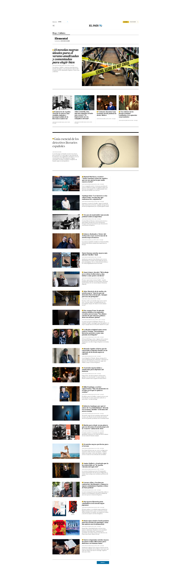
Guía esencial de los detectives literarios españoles (65, 142)
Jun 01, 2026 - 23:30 (110, 118)
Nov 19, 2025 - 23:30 (99, 394)
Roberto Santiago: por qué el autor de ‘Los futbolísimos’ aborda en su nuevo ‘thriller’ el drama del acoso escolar (95, 408)
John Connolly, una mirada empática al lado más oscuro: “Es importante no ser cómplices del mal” (84, 115)
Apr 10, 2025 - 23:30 (99, 545)
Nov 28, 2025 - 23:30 (96, 373)
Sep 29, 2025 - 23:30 (99, 413)
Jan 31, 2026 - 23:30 (99, 337)
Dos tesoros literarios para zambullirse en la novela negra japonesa (93, 503)
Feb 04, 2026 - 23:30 (100, 319)
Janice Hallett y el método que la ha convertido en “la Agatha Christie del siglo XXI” (95, 465)
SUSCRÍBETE (125, 21)
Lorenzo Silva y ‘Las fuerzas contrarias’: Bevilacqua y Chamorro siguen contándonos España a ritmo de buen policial (95, 485)
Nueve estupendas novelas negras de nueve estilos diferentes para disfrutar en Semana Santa (95, 541)
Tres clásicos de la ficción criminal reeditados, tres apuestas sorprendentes (128, 114)
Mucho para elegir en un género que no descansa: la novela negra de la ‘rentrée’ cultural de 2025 (95, 427)
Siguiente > (103, 562)
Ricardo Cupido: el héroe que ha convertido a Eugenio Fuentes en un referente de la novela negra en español (94, 351)
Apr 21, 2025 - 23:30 (96, 526)
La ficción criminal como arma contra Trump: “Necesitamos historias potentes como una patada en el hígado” (94, 332)
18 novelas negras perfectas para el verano (95, 445)
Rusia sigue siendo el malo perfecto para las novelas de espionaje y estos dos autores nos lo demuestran (95, 522)
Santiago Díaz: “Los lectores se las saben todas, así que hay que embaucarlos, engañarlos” (94, 197)
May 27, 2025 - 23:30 (99, 469)
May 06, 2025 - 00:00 (99, 507)
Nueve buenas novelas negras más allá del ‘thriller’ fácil (94, 254)
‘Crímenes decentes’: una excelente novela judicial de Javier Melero (106, 113)
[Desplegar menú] (53, 25)
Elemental (61, 38)
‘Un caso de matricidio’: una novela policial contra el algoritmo (95, 216)
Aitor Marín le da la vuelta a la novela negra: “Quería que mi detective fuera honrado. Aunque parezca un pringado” (94, 294)
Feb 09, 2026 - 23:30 (95, 298)
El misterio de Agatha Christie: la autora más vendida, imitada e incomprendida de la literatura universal (61, 115)
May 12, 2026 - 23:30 (99, 184)
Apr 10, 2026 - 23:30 (96, 219)
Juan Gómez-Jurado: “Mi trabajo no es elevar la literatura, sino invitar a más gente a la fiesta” (95, 274)
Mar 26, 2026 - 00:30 (96, 257)
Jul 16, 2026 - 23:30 (69, 65)
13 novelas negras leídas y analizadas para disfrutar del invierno (93, 369)
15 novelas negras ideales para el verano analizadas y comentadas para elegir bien (65, 56)
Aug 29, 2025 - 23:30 (99, 431)
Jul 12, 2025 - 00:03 (99, 448)
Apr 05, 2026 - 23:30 (98, 239)
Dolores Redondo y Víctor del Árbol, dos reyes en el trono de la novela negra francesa (94, 235)
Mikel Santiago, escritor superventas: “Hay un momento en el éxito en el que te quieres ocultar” (95, 389)
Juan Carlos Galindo (56, 65)
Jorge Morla (84, 298)
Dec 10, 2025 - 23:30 (96, 356)
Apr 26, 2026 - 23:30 (99, 201)
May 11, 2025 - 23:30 (96, 490)
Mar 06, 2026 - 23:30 (99, 278)
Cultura (61, 33)
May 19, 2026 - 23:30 (133, 120)
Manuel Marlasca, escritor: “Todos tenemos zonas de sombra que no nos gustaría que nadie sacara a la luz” (95, 179)
